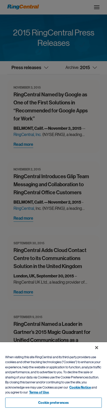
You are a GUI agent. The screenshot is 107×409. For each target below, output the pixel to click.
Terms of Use (39, 392)
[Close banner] (96, 347)
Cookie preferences (53, 403)
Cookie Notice (80, 387)
